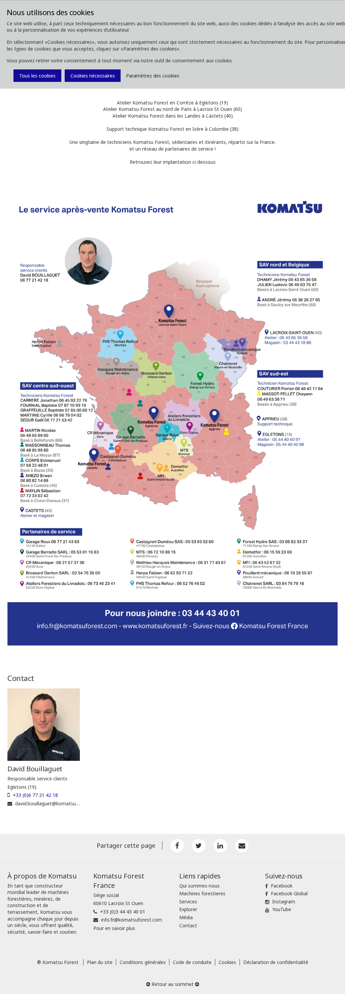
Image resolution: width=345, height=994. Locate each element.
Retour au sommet (173, 984)
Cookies (227, 962)
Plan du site (100, 962)
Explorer (188, 909)
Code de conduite (192, 962)
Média (186, 917)
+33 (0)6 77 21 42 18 (35, 795)
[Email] (242, 845)
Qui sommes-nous (199, 885)
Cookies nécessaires (92, 75)
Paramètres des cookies (152, 75)
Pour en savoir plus (114, 928)
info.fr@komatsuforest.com (131, 920)
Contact (188, 925)
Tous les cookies (37, 75)
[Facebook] (177, 845)
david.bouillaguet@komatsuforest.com (57, 803)
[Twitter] (199, 845)
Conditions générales (143, 962)
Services (188, 901)
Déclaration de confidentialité (275, 962)
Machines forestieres (202, 893)
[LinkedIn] (220, 845)
